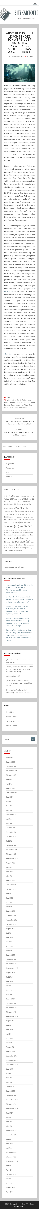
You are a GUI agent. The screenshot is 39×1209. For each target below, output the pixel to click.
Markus (30, 56)
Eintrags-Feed (11, 716)
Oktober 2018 (11, 924)
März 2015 (9, 1082)
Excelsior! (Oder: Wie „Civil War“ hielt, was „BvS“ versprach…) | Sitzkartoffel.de (17, 608)
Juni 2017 (9, 981)
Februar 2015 (10, 1086)
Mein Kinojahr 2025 (13, 676)
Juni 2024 (9, 797)
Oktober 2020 (11, 854)
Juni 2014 (9, 1113)
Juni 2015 (9, 1069)
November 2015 (12, 1060)
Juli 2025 (9, 779)
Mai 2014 (9, 1117)
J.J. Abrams (25, 402)
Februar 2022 (10, 828)
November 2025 (12, 771)
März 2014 (9, 1126)
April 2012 (9, 1170)
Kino (8, 397)
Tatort (22, 545)
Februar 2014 (10, 1130)
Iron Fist (24, 519)
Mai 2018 (9, 942)
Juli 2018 (9, 933)
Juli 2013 (9, 1139)
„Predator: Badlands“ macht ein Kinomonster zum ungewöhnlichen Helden (19, 683)
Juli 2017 (9, 977)
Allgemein (10, 463)
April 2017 (9, 990)
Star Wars (24, 405)
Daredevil (8, 511)
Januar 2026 (10, 762)
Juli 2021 (9, 841)
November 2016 (12, 1008)
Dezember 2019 (11, 885)
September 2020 (12, 858)
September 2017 (12, 968)
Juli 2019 (9, 893)
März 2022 (9, 823)
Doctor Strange (10, 514)
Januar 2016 (10, 1051)
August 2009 (10, 1187)
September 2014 (12, 1108)
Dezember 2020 (11, 845)
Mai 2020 (9, 867)
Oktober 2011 (11, 1174)
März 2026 (9, 757)
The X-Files (10, 550)
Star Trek (14, 537)
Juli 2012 (9, 1165)
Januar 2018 (10, 955)
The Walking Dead (25, 547)
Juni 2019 (9, 898)
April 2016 (9, 1038)
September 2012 (12, 1161)
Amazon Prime (20, 496)
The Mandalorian (11, 548)
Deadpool (22, 511)
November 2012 (12, 1152)
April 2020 (9, 872)
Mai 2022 (9, 819)
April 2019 (9, 902)
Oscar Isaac (15, 405)
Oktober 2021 (11, 836)
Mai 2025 (9, 784)
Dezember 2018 (11, 915)
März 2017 (9, 994)
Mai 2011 (9, 1179)
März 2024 (9, 810)
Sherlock (20, 535)
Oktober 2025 (11, 775)
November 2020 (12, 850)
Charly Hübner (10, 508)
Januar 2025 (10, 788)
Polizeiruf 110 (10, 532)
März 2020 (9, 876)
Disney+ (30, 511)
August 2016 (10, 1021)
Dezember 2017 (11, 959)
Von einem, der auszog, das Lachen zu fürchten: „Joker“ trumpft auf (19, 421)
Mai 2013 (9, 1148)
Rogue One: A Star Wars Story (24, 532)
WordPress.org (11, 725)
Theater (9, 477)
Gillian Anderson (21, 517)
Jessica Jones (10, 522)
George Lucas (15, 402)
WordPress (30, 1204)
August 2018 (10, 929)
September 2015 (12, 1065)
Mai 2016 (9, 1034)
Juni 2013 (9, 1143)
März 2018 (9, 950)
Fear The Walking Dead (23, 514)
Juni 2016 (9, 1029)
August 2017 (10, 972)
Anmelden (10, 712)
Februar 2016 (10, 1047)
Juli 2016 (9, 1025)
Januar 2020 (10, 880)
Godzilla (30, 517)
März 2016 (9, 1043)
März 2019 (9, 907)
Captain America (24, 504)
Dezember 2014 (11, 1095)
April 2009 (9, 1192)
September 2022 (12, 814)
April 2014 (9, 1122)
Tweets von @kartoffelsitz (14, 567)
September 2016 (12, 1016)
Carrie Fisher (22, 400)
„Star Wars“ (8, 354)
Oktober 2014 (11, 1104)
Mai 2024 (9, 801)
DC (15, 511)
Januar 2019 (10, 911)
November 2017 (12, 964)
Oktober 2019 (11, 889)
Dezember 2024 (11, 793)
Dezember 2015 (11, 1056)
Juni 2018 (9, 937)
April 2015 (9, 1078)
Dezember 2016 (11, 1003)
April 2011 (9, 1183)
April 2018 (9, 946)
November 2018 (12, 920)
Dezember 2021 (11, 832)
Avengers (19, 499)
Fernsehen (10, 468)
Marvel (11, 526)
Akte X (9, 495)
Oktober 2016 (11, 1012)
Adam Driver (11, 400)
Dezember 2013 (11, 1135)
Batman (30, 499)
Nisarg (22, 1206)
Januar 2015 (10, 1091)
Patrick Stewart (25, 530)
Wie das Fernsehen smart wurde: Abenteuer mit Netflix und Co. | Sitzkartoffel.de (18, 620)
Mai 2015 (9, 1073)
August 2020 (10, 863)
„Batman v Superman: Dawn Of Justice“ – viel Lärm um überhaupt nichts (18, 637)
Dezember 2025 (11, 766)
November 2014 (12, 1100)
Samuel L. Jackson (10, 535)
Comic (22, 507)
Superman (14, 545)
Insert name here (12, 519)
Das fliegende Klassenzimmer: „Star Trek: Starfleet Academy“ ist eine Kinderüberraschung (19, 669)
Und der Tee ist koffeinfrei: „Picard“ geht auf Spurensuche (19, 432)
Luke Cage (26, 522)
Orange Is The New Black (12, 530)
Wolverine (20, 550)
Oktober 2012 (11, 1157)
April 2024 (9, 806)
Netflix (26, 526)
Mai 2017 (9, 986)
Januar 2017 (10, 999)
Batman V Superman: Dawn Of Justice (14, 502)
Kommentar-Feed (12, 721)
